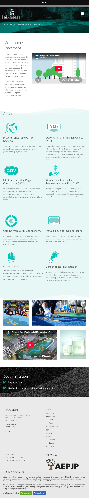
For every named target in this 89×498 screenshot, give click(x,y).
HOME (48, 410)
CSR (47, 430)
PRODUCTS (50, 416)
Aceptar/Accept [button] (26, 493)
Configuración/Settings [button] (11, 493)
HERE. (24, 489)
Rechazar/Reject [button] (39, 493)
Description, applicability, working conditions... (33, 388)
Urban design (54, 426)
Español (52, 443)
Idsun (51, 420)
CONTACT (50, 433)
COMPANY (50, 413)
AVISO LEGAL (10, 454)
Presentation (15, 382)
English (48, 436)
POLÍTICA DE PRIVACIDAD (15, 461)
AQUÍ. (49, 481)
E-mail (7, 431)
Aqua (51, 423)
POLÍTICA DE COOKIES (14, 457)
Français (52, 440)
